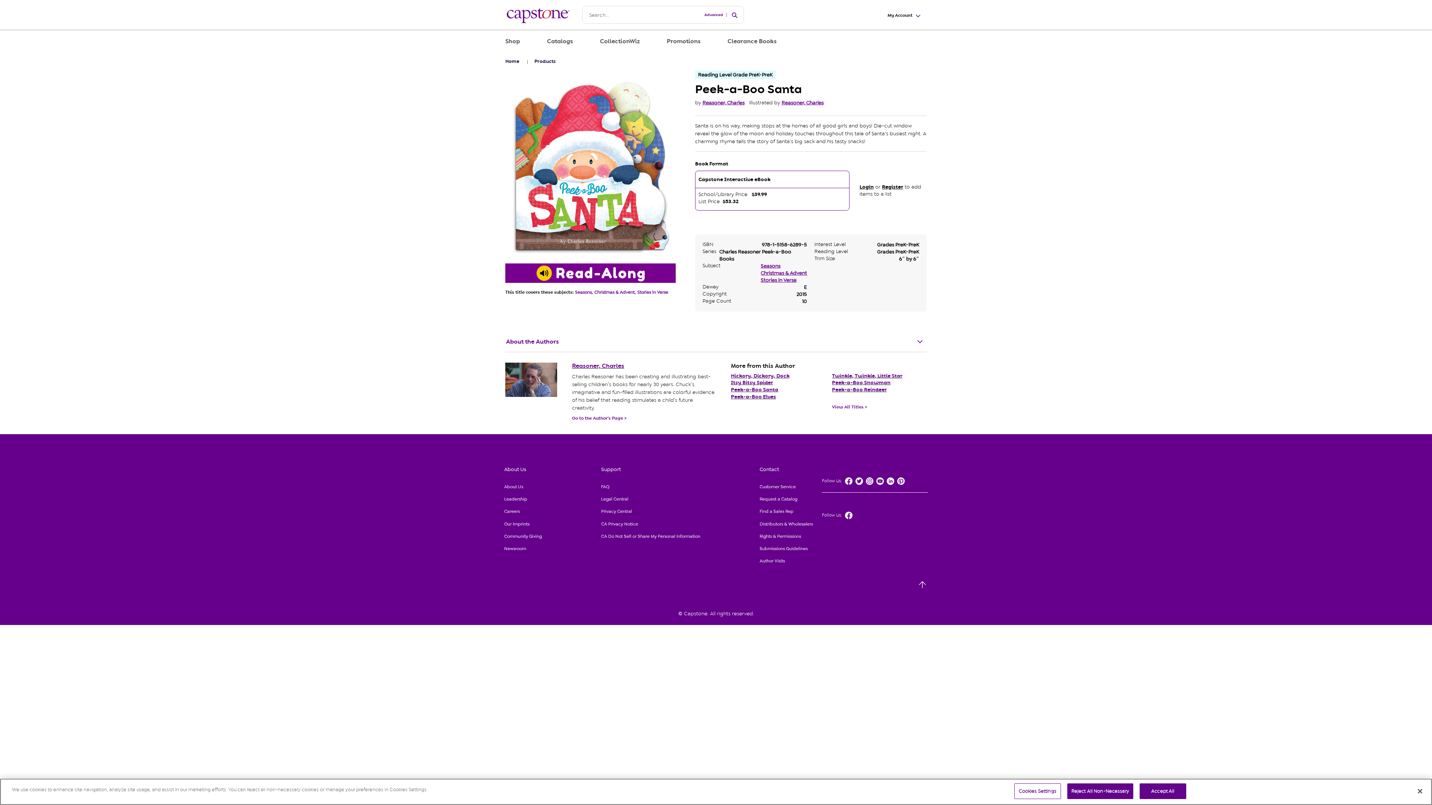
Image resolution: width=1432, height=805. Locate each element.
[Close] (1420, 791)
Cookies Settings (1037, 791)
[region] (716, 792)
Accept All (1162, 791)
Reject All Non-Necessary (1100, 791)
